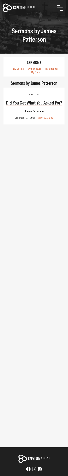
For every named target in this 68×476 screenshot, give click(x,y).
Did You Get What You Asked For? (34, 102)
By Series (18, 68)
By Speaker (51, 68)
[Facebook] (28, 469)
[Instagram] (34, 469)
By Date (35, 72)
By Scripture (34, 68)
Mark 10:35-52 (46, 117)
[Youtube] (40, 469)
